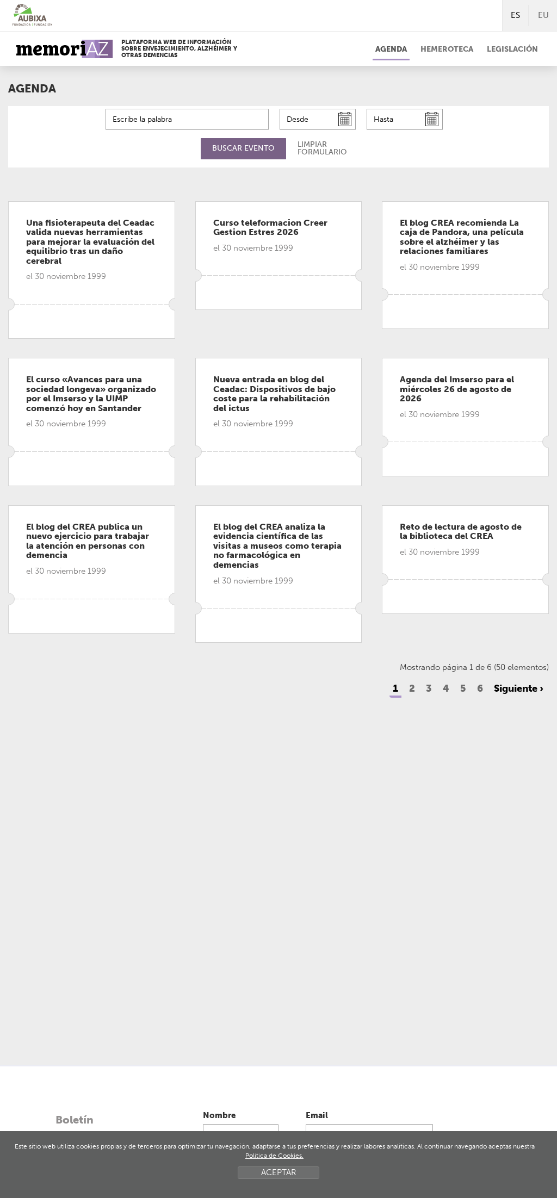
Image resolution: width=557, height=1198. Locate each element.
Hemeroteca (446, 49)
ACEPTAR (278, 1172)
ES (515, 15)
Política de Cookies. (274, 1155)
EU (543, 15)
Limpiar (322, 148)
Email (317, 1115)
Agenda (391, 49)
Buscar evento (243, 148)
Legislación (512, 49)
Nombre (219, 1115)
